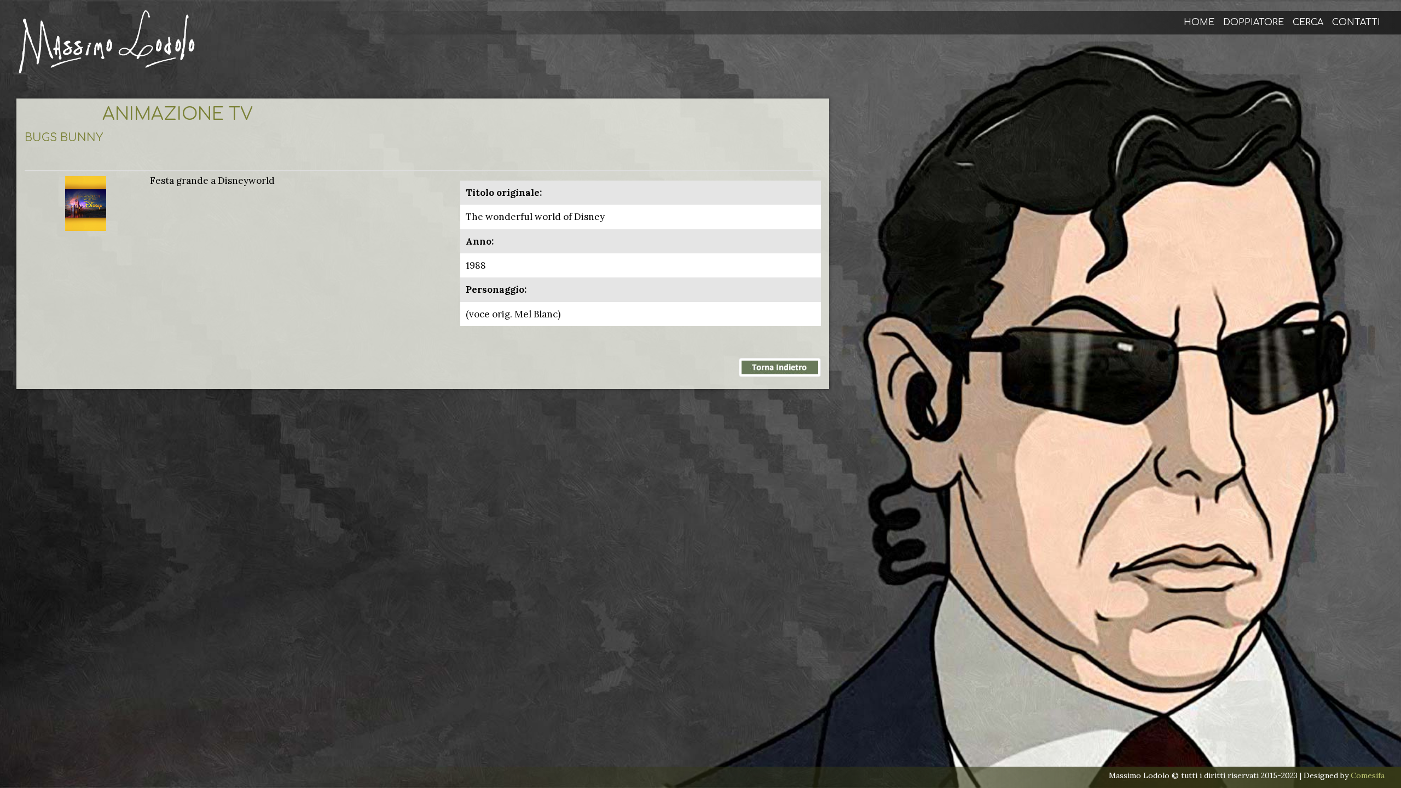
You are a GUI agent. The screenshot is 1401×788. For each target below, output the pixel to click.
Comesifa (1368, 775)
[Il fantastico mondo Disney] (85, 202)
